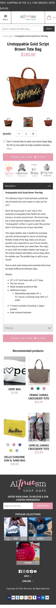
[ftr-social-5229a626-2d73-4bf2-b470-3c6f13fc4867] (20, 571)
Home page (8, 36)
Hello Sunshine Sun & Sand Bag (14, 458)
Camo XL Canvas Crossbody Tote (38, 447)
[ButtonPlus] (33, 134)
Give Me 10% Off (43, 506)
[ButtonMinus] (19, 134)
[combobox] (22, 29)
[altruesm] (28, 17)
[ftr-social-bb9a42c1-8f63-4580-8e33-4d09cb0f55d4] (35, 571)
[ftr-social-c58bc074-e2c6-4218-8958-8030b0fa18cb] (24, 571)
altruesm (28, 588)
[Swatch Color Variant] (32, 388)
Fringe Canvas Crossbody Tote (38, 396)
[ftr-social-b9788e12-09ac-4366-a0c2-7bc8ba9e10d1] (28, 571)
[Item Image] (14, 370)
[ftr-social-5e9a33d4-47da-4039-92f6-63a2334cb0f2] (32, 571)
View (9, 148)
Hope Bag (15, 389)
